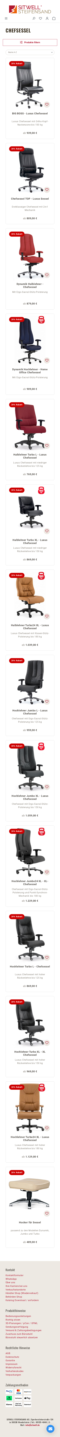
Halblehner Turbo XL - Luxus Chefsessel (30, 542)
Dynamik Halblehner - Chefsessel (30, 285)
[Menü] (6, 18)
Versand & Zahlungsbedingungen (24, 1330)
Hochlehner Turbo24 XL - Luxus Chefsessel (30, 1139)
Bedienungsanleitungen (18, 1316)
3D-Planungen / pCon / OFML (22, 1323)
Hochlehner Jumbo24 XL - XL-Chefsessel (30, 883)
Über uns (10, 1282)
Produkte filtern (32, 42)
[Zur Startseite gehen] (30, 9)
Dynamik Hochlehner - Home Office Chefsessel (30, 371)
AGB (8, 1353)
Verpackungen (13, 1374)
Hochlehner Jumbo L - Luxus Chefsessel (30, 712)
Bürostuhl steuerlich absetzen (22, 1337)
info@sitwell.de (32, 1424)
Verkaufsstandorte (16, 1289)
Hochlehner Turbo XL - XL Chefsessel (30, 1053)
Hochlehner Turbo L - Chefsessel (30, 966)
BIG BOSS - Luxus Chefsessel (30, 113)
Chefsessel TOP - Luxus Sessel (30, 198)
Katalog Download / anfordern (22, 1300)
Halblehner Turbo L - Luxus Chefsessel (30, 456)
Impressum (12, 1364)
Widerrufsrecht (13, 1367)
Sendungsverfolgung (17, 1327)
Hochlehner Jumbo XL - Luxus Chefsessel (30, 797)
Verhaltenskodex (15, 1371)
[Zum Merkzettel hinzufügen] (47, 105)
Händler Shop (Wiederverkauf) (22, 1293)
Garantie (10, 1360)
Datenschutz (12, 1357)
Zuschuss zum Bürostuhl (19, 1334)
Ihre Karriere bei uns (16, 1286)
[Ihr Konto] (47, 18)
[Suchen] (33, 18)
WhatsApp (11, 1279)
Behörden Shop (14, 1296)
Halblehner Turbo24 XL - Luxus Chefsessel (30, 627)
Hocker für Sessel (30, 1222)
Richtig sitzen (13, 1319)
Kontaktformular (14, 1275)
